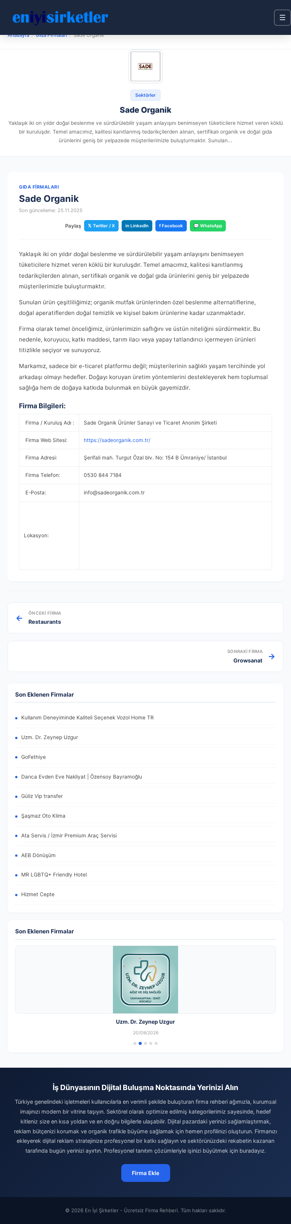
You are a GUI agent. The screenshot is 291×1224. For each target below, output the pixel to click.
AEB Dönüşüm (38, 855)
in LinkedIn (137, 225)
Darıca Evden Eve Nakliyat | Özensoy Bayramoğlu (81, 777)
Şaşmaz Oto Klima (43, 816)
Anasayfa (18, 35)
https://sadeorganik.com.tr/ (117, 440)
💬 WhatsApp (208, 225)
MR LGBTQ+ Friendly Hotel (54, 875)
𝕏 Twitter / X (101, 225)
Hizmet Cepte (38, 894)
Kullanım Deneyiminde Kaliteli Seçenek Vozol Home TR (87, 717)
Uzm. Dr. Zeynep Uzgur (49, 737)
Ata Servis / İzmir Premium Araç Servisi (69, 835)
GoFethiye (33, 757)
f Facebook (171, 225)
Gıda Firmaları (51, 35)
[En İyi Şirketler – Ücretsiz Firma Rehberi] (60, 17)
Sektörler (145, 95)
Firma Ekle (146, 1173)
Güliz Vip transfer (42, 796)
